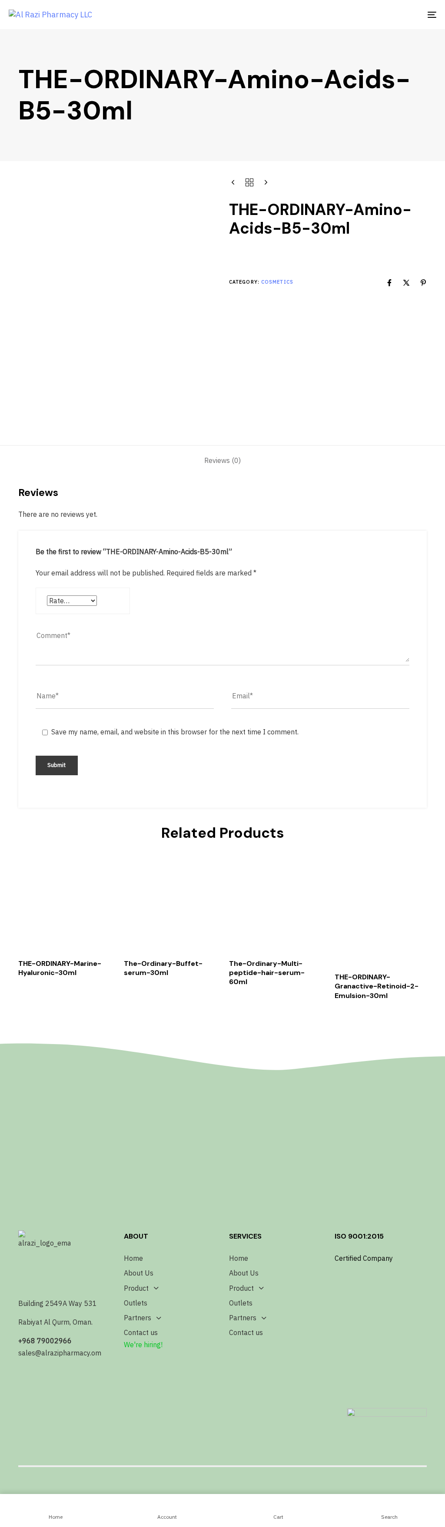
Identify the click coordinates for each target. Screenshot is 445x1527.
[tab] (222, 461)
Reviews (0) (222, 460)
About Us (138, 1273)
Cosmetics (277, 282)
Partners (137, 1317)
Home (133, 1258)
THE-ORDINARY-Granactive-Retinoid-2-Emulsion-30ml (376, 986)
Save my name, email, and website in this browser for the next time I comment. (175, 731)
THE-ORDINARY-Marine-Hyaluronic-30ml (59, 968)
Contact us (141, 1332)
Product (136, 1288)
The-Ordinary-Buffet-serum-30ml (163, 968)
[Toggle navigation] (365, 14)
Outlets (135, 1303)
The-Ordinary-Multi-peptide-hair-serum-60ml (267, 973)
